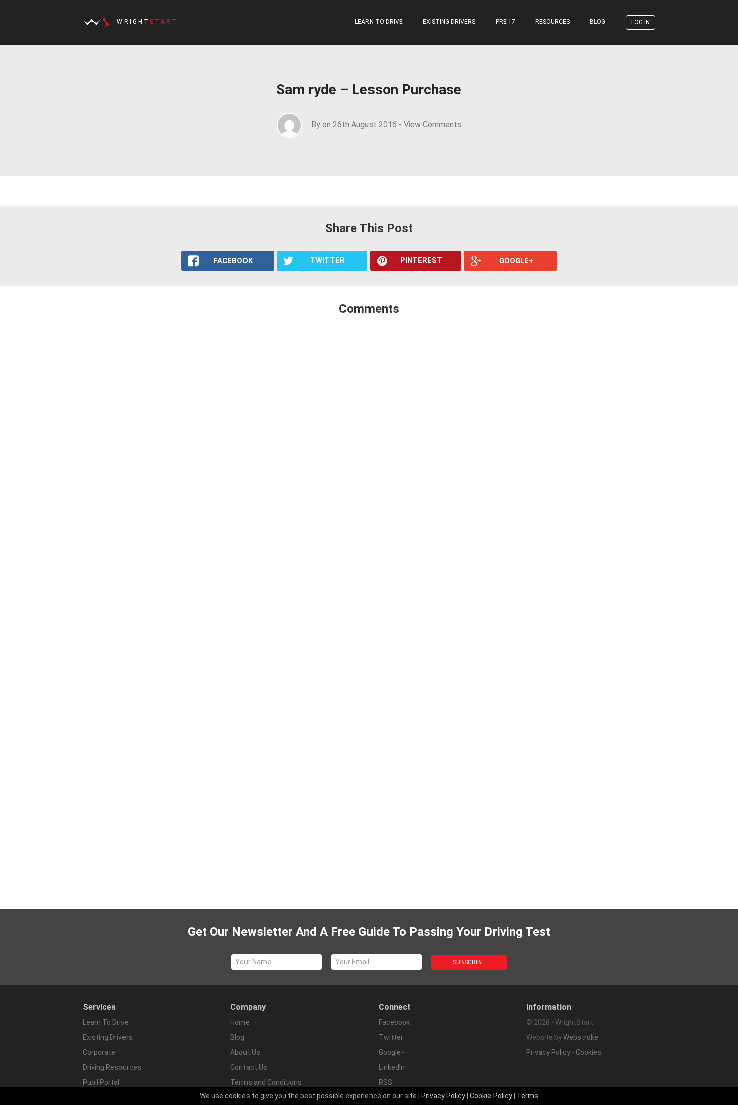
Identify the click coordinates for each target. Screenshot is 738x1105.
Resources (552, 21)
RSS (385, 1082)
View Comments (432, 124)
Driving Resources (112, 1067)
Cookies (588, 1052)
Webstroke (580, 1037)
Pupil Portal (101, 1082)
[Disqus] (369, 456)
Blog (597, 21)
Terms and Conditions (266, 1082)
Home (240, 1022)
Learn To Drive (379, 21)
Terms (527, 1096)
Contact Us (248, 1067)
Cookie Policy (491, 1096)
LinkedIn (392, 1067)
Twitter (391, 1037)
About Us (245, 1052)
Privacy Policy (548, 1052)
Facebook (394, 1022)
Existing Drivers (449, 21)
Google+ (392, 1052)
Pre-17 (505, 21)
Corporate (99, 1052)
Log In (640, 22)
